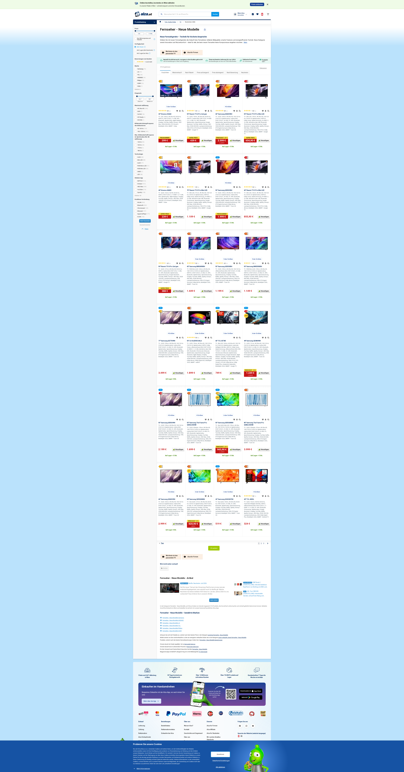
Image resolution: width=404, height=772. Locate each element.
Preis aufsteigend (203, 72)
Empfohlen (165, 72)
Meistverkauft (177, 72)
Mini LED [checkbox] (140, 160)
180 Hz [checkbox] (139, 150)
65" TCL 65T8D (220, 341)
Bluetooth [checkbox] (140, 205)
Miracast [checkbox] (140, 211)
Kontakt (186, 729)
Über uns (187, 737)
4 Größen (228, 106)
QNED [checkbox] (139, 171)
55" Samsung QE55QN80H (224, 423)
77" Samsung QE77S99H (166, 341)
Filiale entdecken (257, 4)
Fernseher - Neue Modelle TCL (171, 625)
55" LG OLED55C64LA (194, 341)
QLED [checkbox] (139, 163)
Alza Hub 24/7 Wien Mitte (146, 741)
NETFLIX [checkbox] (139, 181)
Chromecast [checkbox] (141, 208)
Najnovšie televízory (193, 646)
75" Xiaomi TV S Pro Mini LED (197, 190)
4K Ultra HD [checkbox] (140, 108)
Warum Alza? (188, 726)
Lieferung (141, 726)
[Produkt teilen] (205, 29)
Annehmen (220, 754)
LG (138, 72)
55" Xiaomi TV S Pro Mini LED (254, 114)
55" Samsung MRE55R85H (253, 266)
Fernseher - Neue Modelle (199, 649)
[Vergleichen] (183, 111)
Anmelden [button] (241, 15)
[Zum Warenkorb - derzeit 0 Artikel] (268, 14)
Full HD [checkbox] (139, 114)
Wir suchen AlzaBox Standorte (213, 738)
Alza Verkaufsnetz (144, 737)
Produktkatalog (140, 22)
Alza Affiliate (211, 729)
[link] (145, 229)
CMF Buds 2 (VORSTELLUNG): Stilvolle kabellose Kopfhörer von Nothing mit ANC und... (255, 585)
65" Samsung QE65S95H (223, 114)
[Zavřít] (267, 4)
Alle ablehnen (220, 767)
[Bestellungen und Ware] (253, 14)
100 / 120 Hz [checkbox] (141, 131)
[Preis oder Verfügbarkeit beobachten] (180, 111)
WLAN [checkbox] (139, 202)
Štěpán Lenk (184, 583)
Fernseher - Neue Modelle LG (171, 623)
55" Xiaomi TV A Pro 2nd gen (197, 114)
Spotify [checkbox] (139, 192)
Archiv (165, 568)
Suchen (215, 14)
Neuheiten (244, 72)
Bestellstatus (165, 726)
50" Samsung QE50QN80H (196, 499)
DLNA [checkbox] (139, 217)
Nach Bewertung (232, 72)
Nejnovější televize (189, 644)
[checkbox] (145, 39)
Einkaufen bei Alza (167, 733)
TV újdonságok (203, 652)
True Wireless (248, 582)
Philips (139, 80)
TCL (138, 74)
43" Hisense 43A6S (164, 114)
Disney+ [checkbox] (139, 184)
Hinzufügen (179, 140)
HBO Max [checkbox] (140, 186)
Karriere (187, 741)
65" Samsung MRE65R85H (196, 266)
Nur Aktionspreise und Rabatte (144, 39)
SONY (139, 83)
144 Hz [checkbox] (139, 142)
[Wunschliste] (257, 14)
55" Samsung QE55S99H (166, 423)
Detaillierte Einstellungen (221, 761)
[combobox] (185, 14)
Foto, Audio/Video (170, 22)
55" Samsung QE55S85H (223, 266)
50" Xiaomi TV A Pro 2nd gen (168, 266)
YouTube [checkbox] (140, 189)
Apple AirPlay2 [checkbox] (141, 214)
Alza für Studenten (213, 733)
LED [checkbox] (138, 174)
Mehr (245, 42)
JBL (245, 591)
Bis (154, 31)
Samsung (140, 69)
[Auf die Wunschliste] (177, 111)
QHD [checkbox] (138, 111)
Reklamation (142, 733)
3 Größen (171, 183)
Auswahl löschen (145, 225)
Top (162, 543)
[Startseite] (160, 22)
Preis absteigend (217, 72)
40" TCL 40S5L (249, 499)
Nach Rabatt (189, 72)
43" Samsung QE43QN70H (224, 499)
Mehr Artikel (214, 600)
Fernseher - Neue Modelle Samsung (173, 618)
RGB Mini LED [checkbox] (141, 168)
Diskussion (263, 68)
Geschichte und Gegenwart (193, 733)
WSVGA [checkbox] (139, 120)
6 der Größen (199, 333)
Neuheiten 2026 (190, 22)
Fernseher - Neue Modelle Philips (172, 628)
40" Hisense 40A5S (164, 190)
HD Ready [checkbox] (140, 117)
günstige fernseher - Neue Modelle (218, 635)
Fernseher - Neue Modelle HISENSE (173, 620)
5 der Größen (171, 106)
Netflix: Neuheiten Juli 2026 (198, 583)
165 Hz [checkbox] (139, 145)
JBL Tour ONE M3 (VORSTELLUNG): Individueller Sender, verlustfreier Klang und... (254, 593)
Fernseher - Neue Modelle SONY (172, 631)
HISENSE (140, 77)
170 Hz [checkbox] (139, 148)
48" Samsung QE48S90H (252, 341)
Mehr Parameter (145, 221)
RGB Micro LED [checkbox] (142, 166)
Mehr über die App (150, 701)
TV (180, 22)
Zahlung (141, 729)
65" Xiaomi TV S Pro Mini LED (254, 190)
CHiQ (138, 86)
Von (135, 31)
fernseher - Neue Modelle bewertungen (211, 640)
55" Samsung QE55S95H (223, 190)
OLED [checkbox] (139, 157)
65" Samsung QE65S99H (166, 499)
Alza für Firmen (212, 726)
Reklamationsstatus (168, 729)
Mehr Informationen (143, 768)
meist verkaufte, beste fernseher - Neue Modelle (232, 637)
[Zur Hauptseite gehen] (143, 14)
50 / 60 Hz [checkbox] (140, 128)
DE (241, 736)
